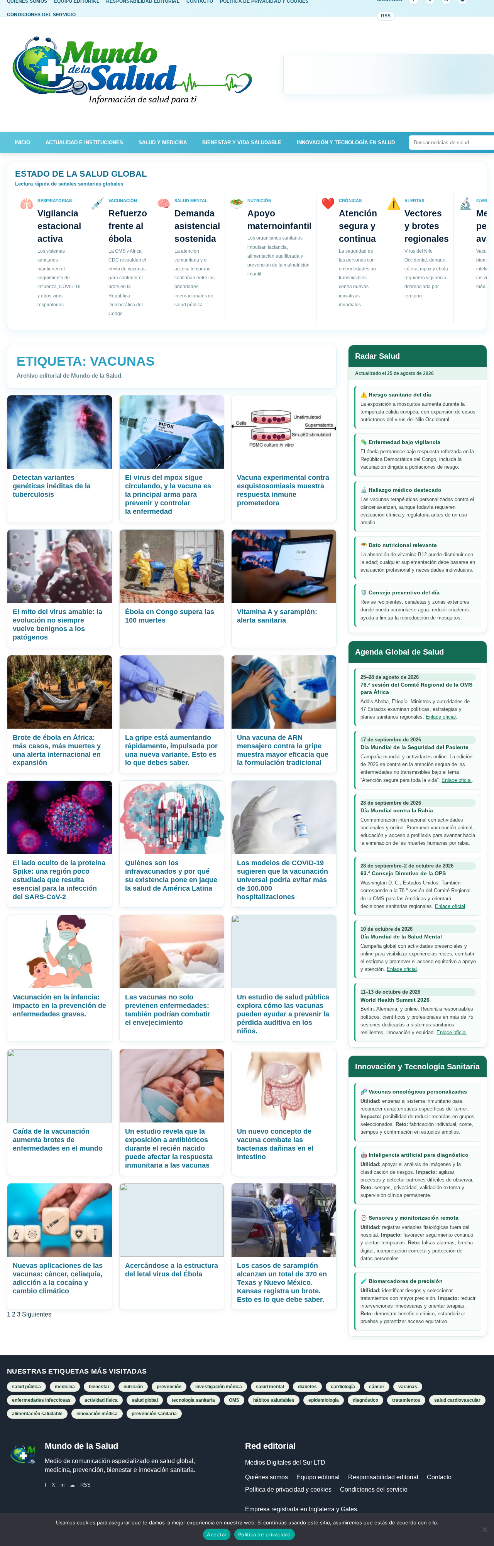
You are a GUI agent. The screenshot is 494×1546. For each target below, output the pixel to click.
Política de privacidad (264, 1534)
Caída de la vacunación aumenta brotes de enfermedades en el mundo (58, 1139)
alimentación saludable (37, 1413)
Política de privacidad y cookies (288, 1489)
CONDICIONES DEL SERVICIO (41, 14)
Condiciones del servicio (374, 1489)
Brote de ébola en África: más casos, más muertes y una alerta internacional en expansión (57, 750)
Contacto (439, 1477)
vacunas (407, 1386)
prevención (169, 1386)
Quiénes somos (266, 1477)
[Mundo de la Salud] (133, 74)
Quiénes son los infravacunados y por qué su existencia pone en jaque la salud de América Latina (171, 875)
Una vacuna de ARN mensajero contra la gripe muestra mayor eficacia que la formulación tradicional (282, 750)
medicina (65, 1386)
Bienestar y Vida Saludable (241, 142)
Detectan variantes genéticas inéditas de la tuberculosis (52, 486)
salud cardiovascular (457, 1400)
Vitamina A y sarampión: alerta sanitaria (277, 616)
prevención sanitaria (154, 1413)
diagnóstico (365, 1400)
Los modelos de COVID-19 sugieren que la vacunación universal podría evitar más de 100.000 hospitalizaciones (282, 880)
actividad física (101, 1400)
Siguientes (36, 1314)
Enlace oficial (441, 717)
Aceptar (217, 1534)
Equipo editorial (318, 1477)
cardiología (343, 1386)
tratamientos (406, 1400)
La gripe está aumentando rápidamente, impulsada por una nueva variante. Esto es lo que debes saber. (171, 750)
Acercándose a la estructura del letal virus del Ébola (171, 1270)
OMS (234, 1400)
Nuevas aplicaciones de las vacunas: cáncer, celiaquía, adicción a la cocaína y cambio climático (58, 1278)
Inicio (22, 142)
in (62, 1485)
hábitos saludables (273, 1400)
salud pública (26, 1386)
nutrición (133, 1386)
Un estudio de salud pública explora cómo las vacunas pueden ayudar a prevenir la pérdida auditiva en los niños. (283, 1014)
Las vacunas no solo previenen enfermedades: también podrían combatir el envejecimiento (167, 1009)
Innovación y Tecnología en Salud (346, 142)
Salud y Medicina (163, 142)
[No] (484, 1529)
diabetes (307, 1386)
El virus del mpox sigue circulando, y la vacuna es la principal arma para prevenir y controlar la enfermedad (168, 494)
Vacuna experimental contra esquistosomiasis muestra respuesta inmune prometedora (283, 490)
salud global (145, 1400)
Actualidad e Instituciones (84, 142)
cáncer (376, 1386)
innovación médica (97, 1413)
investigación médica (218, 1386)
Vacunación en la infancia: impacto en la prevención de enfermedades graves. (59, 1005)
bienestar (99, 1386)
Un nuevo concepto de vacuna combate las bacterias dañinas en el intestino (275, 1144)
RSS (386, 16)
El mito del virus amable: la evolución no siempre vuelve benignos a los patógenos (57, 624)
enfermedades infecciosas (41, 1400)
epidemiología (323, 1400)
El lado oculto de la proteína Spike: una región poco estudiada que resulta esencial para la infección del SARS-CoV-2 (59, 880)
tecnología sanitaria (193, 1400)
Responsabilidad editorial (383, 1477)
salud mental (270, 1386)
